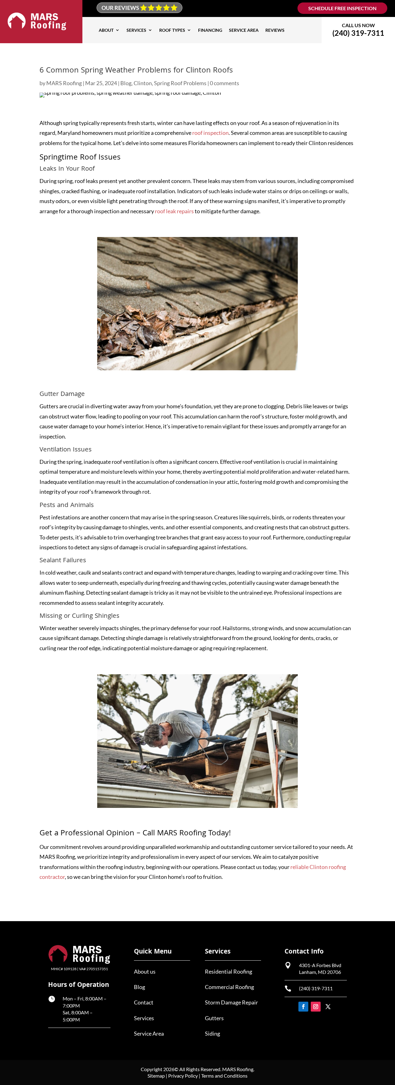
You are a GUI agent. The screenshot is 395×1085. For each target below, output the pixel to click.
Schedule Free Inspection (342, 8)
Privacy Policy (183, 1076)
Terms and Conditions (224, 1076)
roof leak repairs (174, 211)
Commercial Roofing (229, 986)
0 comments (224, 83)
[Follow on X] (328, 1007)
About (106, 30)
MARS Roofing (64, 83)
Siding (212, 1033)
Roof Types (172, 30)
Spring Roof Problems (180, 83)
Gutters (214, 1018)
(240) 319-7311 (316, 988)
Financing (210, 30)
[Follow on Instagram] (316, 1007)
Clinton (143, 83)
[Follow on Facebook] (303, 1007)
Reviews (275, 30)
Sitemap (156, 1076)
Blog (125, 83)
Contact (143, 1002)
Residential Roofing (228, 971)
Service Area (244, 30)
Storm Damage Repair (231, 1002)
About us (145, 971)
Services (136, 30)
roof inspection (210, 132)
